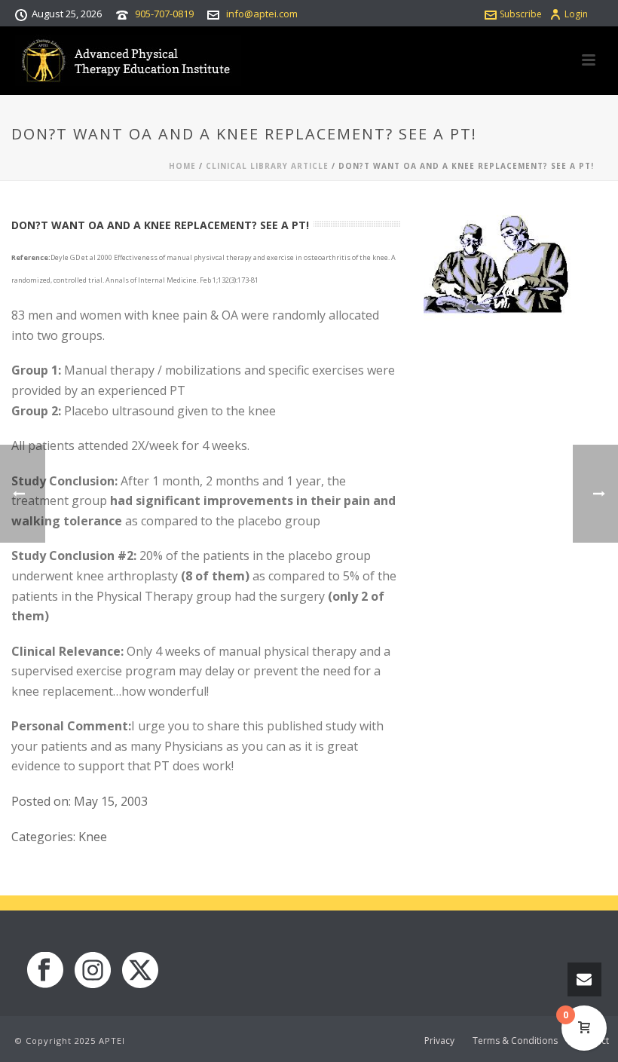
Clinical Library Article (267, 166)
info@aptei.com (262, 13)
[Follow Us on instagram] (93, 971)
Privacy (439, 1041)
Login (576, 14)
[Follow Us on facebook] (45, 971)
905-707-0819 (164, 13)
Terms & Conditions (515, 1041)
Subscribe (521, 14)
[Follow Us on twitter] (140, 971)
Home (182, 166)
